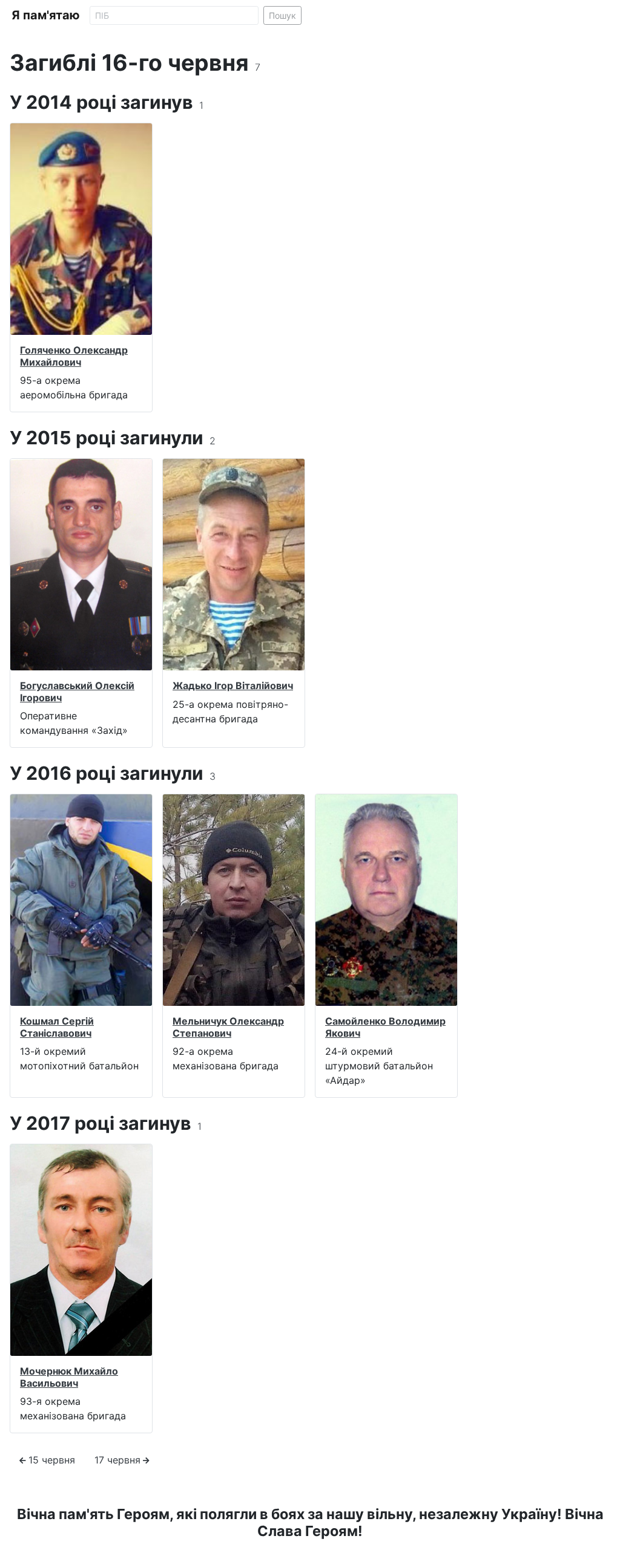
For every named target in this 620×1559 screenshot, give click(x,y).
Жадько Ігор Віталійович (233, 685)
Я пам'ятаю (46, 15)
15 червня (51, 1460)
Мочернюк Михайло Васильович (69, 1377)
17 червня (117, 1460)
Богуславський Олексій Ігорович (77, 691)
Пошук (282, 15)
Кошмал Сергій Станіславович (57, 1027)
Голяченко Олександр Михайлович (74, 356)
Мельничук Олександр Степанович (228, 1027)
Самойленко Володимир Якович (385, 1027)
